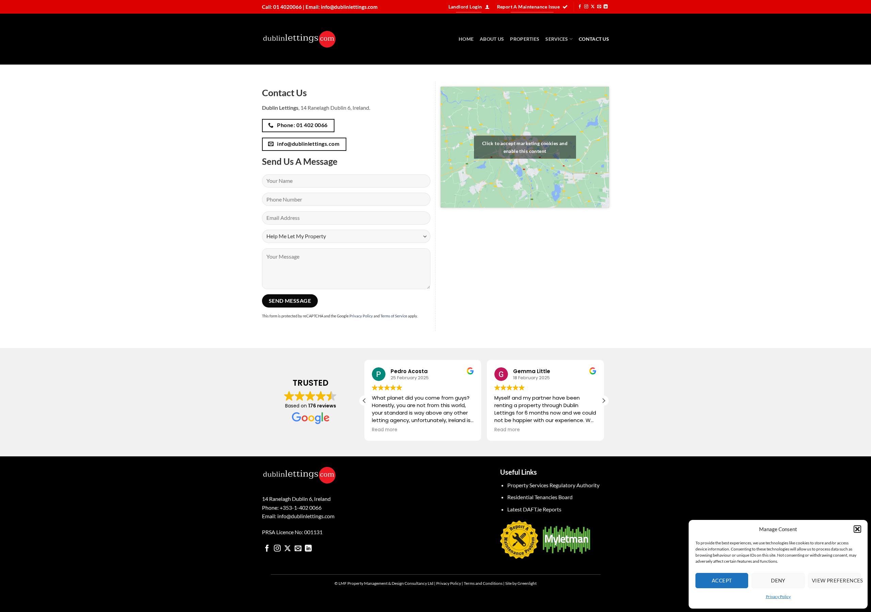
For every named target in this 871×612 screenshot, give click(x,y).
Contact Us (594, 39)
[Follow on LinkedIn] (606, 6)
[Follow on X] (593, 6)
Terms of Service (393, 316)
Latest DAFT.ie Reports (534, 509)
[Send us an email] (599, 6)
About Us (492, 39)
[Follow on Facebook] (580, 6)
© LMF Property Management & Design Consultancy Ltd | (385, 583)
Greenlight (527, 583)
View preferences (836, 580)
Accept (722, 580)
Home (466, 39)
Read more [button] (384, 430)
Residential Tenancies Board (540, 497)
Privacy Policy (778, 596)
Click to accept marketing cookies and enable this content (525, 147)
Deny (778, 580)
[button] (857, 529)
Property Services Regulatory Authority (553, 485)
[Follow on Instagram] (586, 6)
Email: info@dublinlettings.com (342, 7)
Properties (524, 39)
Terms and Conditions (483, 583)
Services (556, 39)
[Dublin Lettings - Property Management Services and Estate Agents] (318, 39)
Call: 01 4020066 (282, 7)
